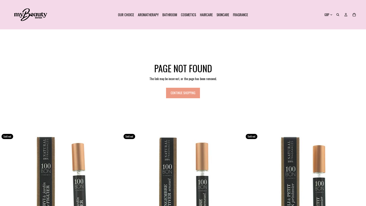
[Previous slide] (5, 193)
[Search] (338, 14)
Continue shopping (183, 93)
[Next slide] (116, 193)
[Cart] (354, 14)
